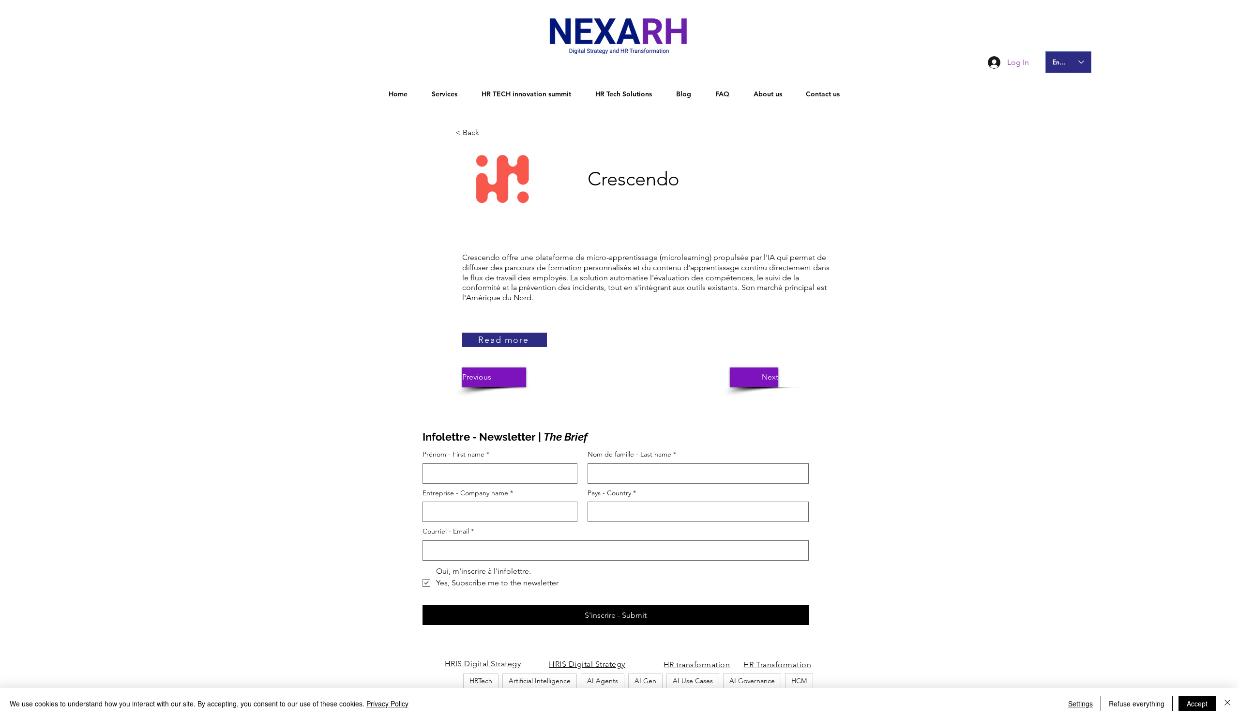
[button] (487, 132)
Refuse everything (1136, 703)
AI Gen (645, 680)
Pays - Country (612, 493)
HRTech (480, 680)
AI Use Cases (693, 680)
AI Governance (752, 680)
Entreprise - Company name (468, 493)
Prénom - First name (456, 454)
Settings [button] (1080, 703)
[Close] (1227, 703)
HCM (799, 680)
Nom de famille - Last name (632, 454)
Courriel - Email (448, 531)
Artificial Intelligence (540, 680)
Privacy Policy (387, 703)
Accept (1197, 703)
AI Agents (602, 680)
